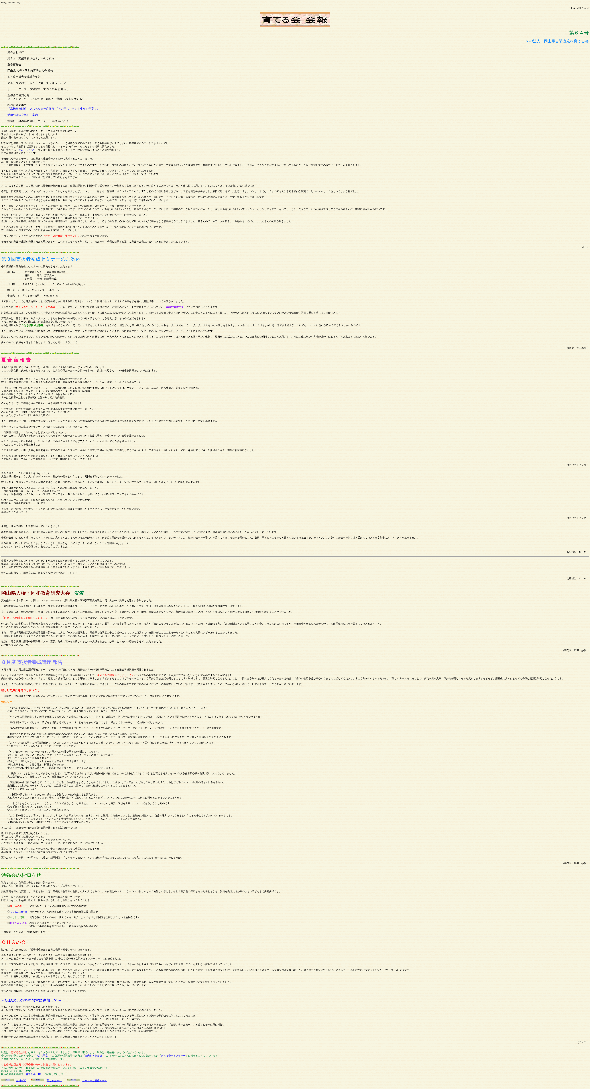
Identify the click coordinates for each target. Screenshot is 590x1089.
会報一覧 (21, 1080)
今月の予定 (42, 1055)
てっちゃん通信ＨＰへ (94, 1080)
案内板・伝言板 (93, 1055)
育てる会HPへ (54, 1080)
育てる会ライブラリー (173, 1055)
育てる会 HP (33, 1074)
